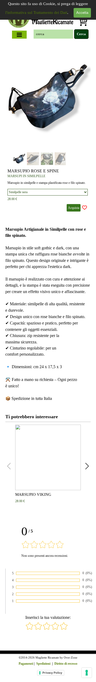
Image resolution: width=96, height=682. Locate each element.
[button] (80, 97)
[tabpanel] (48, 314)
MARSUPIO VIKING (33, 494)
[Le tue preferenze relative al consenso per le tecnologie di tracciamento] (87, 673)
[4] (55, 629)
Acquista (73, 208)
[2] (38, 629)
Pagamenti (26, 663)
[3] (46, 629)
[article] (48, 129)
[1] (29, 629)
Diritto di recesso (65, 663)
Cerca (81, 34)
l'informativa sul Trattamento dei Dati (36, 12)
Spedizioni (43, 663)
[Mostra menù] (19, 35)
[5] (63, 629)
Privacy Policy (52, 673)
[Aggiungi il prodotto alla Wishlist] (84, 207)
